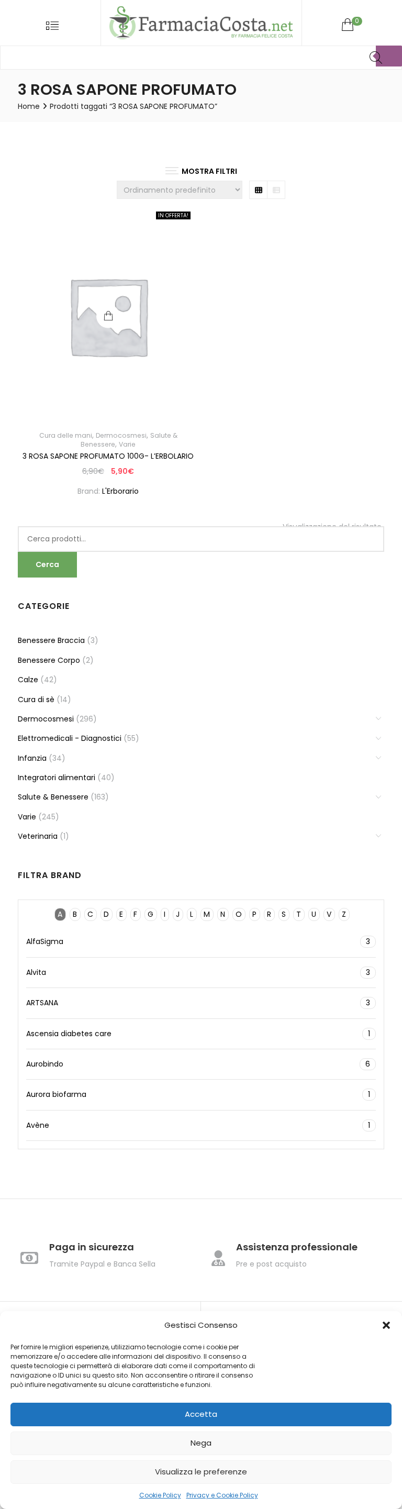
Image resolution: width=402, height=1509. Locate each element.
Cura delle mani (65, 435)
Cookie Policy (160, 1495)
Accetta (201, 1413)
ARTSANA (198, 1002)
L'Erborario (120, 491)
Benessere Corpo (49, 660)
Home (29, 106)
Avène (198, 1125)
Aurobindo (198, 1064)
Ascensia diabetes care (198, 1033)
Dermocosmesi (121, 435)
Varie (127, 444)
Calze (28, 679)
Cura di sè (36, 699)
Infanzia (32, 758)
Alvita (198, 972)
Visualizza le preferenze (201, 1471)
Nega (201, 1442)
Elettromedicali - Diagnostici (69, 738)
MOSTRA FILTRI (209, 171)
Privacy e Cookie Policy (222, 1495)
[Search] (389, 56)
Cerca (47, 564)
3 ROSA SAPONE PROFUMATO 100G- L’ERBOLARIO (108, 456)
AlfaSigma (198, 941)
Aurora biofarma (198, 1094)
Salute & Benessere (53, 797)
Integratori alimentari (56, 777)
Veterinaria (38, 836)
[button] (386, 1325)
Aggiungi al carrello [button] (108, 316)
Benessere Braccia (51, 640)
